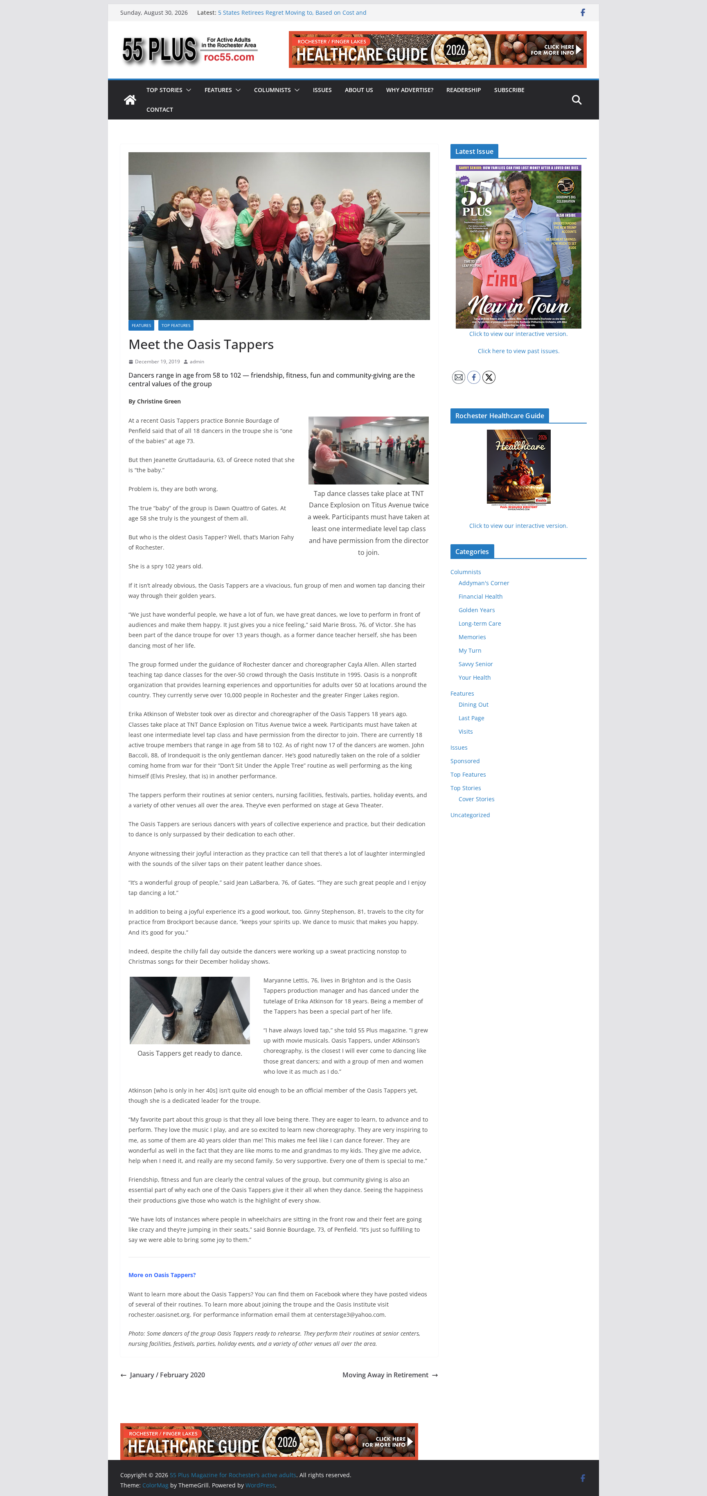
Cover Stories (477, 799)
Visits (466, 731)
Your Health (475, 677)
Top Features (176, 325)
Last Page (471, 718)
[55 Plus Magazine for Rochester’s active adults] (130, 100)
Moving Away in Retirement (385, 1374)
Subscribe (509, 90)
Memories (472, 637)
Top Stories (164, 90)
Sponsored (465, 761)
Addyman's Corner (484, 583)
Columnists (272, 90)
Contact (159, 109)
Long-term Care (480, 623)
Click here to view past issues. (519, 351)
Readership (463, 90)
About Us (359, 90)
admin (197, 361)
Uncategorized (470, 815)
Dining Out (474, 704)
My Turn (470, 650)
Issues (322, 90)
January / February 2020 (167, 1374)
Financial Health (481, 596)
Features (218, 90)
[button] (186, 90)
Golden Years (477, 610)
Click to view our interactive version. (518, 525)
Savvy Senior (476, 664)
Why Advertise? (409, 90)
